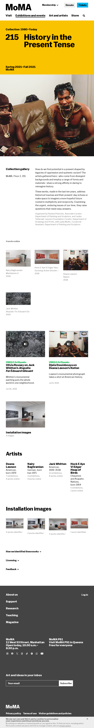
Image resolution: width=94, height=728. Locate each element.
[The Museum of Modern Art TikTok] (26, 653)
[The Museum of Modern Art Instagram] (7, 653)
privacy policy (65, 726)
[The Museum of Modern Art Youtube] (42, 653)
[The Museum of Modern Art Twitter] (17, 653)
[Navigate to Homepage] (18, 7)
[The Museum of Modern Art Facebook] (12, 653)
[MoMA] (13, 706)
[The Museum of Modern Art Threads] (22, 653)
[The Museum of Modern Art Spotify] (31, 653)
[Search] (84, 15)
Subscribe (66, 683)
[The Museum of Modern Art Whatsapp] (36, 653)
